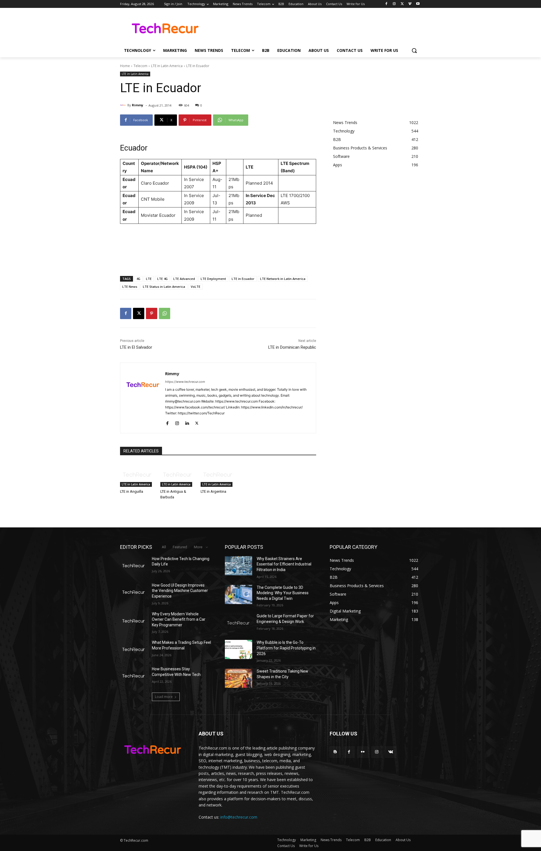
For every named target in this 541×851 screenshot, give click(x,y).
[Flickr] (362, 751)
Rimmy (137, 105)
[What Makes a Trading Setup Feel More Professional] (133, 649)
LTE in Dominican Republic (292, 347)
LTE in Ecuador (243, 279)
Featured (180, 547)
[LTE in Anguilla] (137, 475)
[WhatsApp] (164, 313)
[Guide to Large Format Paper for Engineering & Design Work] (238, 623)
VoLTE (195, 286)
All (164, 547)
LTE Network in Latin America (282, 279)
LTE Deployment (213, 279)
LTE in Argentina (213, 491)
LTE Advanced (184, 279)
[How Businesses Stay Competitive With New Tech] (133, 676)
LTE (149, 279)
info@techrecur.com (238, 817)
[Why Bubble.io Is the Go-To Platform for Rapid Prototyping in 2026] (238, 649)
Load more (164, 696)
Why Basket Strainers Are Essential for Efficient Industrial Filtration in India (284, 564)
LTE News (129, 286)
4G (138, 279)
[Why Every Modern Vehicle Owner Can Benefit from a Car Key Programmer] (133, 621)
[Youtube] (417, 4)
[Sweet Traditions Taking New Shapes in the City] (238, 678)
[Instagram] (394, 4)
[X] (402, 4)
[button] (414, 50)
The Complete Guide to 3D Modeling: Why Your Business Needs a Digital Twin (283, 593)
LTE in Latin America (167, 65)
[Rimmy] (123, 105)
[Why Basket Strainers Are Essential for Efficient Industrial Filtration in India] (238, 565)
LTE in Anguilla (131, 491)
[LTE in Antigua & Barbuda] (177, 475)
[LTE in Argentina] (218, 475)
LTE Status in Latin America (164, 286)
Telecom (140, 65)
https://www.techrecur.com (185, 382)
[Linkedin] (187, 422)
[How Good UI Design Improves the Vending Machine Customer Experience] (133, 592)
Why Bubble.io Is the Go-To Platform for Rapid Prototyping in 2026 (286, 648)
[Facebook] (386, 4)
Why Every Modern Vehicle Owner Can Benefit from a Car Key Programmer (178, 619)
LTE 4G (162, 279)
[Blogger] (335, 751)
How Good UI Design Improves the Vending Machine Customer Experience (180, 590)
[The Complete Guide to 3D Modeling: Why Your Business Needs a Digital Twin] (238, 594)
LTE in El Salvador (136, 347)
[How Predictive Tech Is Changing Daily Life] (133, 565)
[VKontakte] (390, 751)
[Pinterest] (151, 313)
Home (125, 65)
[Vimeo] (410, 4)
